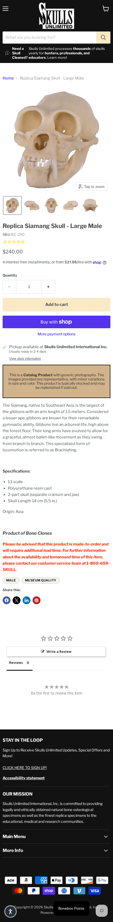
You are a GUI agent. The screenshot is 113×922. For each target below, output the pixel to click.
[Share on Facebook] (7, 600)
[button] (12, 205)
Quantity (10, 275)
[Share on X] (16, 600)
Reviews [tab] (16, 662)
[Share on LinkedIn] (26, 600)
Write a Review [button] (59, 651)
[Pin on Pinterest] (36, 600)
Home (8, 78)
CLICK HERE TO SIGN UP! (25, 767)
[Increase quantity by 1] (48, 287)
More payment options (56, 334)
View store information (25, 359)
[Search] (103, 37)
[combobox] (49, 37)
